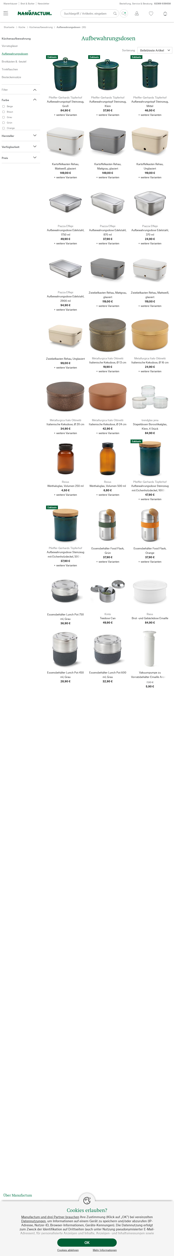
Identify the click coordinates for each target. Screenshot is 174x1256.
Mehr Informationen (105, 1250)
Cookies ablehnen (68, 1250)
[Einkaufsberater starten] (124, 13)
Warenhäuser (10, 3)
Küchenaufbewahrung (41, 27)
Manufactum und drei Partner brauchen (50, 1217)
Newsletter (43, 3)
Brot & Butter (27, 3)
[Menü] (6, 13)
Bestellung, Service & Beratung (145, 3)
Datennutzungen (33, 1221)
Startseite (9, 27)
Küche (22, 27)
